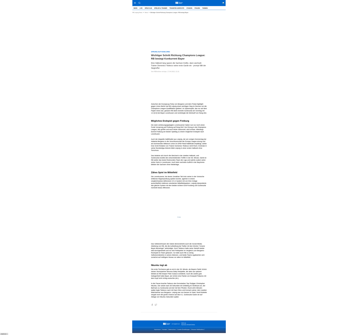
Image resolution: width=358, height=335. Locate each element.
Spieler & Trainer (160, 8)
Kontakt (164, 329)
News (135, 8)
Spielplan (148, 8)
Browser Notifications (197, 329)
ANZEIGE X (4, 334)
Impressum (157, 329)
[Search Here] (139, 3)
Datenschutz (172, 329)
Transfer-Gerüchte (176, 8)
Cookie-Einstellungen (183, 329)
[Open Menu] (135, 3)
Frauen (197, 8)
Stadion (189, 8)
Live (141, 8)
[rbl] (166, 324)
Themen (205, 8)
